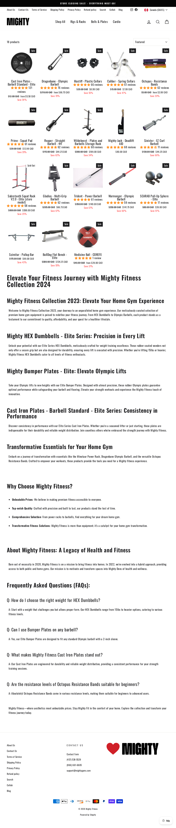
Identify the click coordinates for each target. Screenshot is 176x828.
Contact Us (23, 9)
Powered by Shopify (88, 814)
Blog (121, 9)
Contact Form (73, 754)
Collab (112, 9)
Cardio (116, 21)
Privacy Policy (74, 9)
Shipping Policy (57, 9)
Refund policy (90, 9)
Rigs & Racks (78, 21)
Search (103, 9)
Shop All (60, 21)
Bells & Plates (99, 21)
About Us (11, 9)
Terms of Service (39, 9)
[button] (20, 88)
